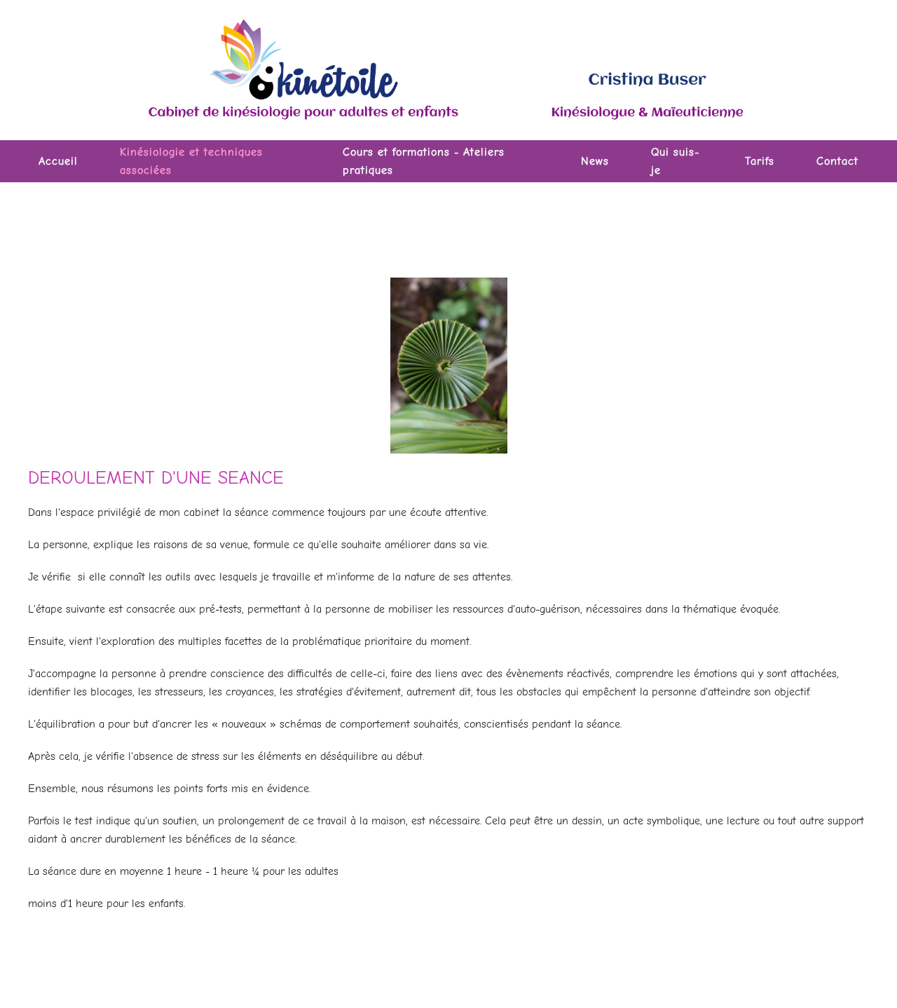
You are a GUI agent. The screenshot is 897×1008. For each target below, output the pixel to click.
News (595, 161)
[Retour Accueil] (448, 70)
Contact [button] (837, 161)
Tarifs (759, 161)
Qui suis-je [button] (675, 161)
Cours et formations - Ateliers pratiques (424, 161)
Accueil (58, 161)
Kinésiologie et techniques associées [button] (191, 161)
